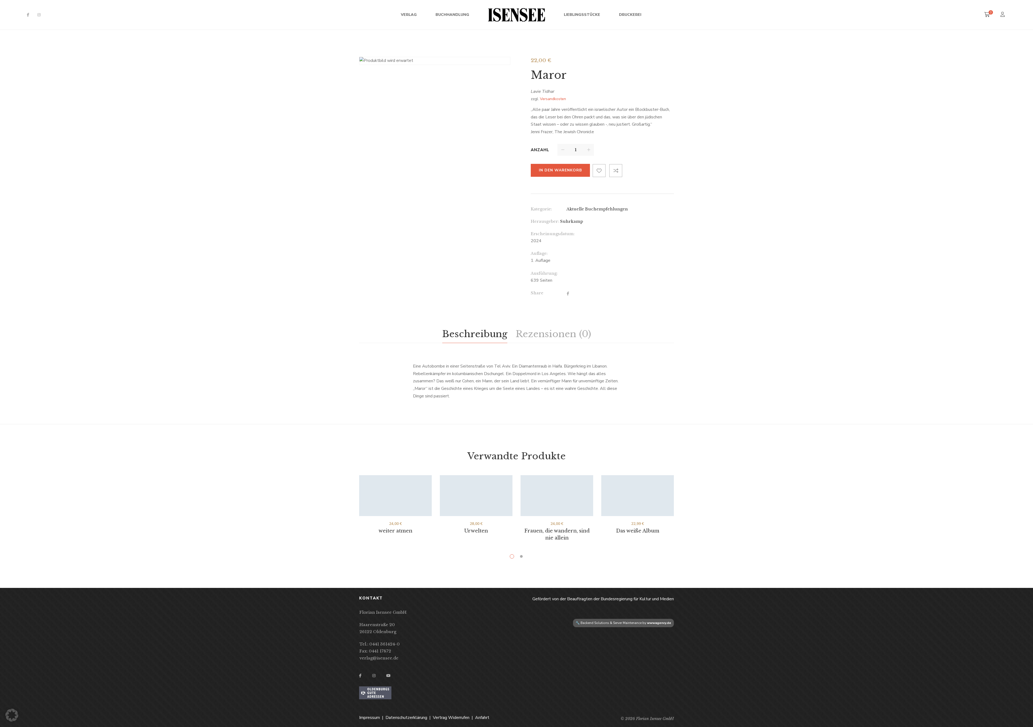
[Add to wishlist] (599, 170)
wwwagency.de (659, 623)
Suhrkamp (571, 221)
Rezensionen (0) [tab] (553, 334)
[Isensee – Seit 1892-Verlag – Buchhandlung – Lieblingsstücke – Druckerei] (516, 15)
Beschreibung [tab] (474, 334)
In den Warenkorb (560, 170)
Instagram (39, 15)
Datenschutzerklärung (406, 718)
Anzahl (540, 150)
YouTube (388, 675)
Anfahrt (482, 718)
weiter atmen (395, 531)
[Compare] (615, 170)
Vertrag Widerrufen (451, 718)
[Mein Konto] (1003, 14)
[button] (12, 715)
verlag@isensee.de (378, 658)
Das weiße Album (637, 531)
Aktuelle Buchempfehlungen (597, 208)
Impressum (369, 718)
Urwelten (476, 531)
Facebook (28, 15)
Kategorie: (541, 208)
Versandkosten (553, 98)
